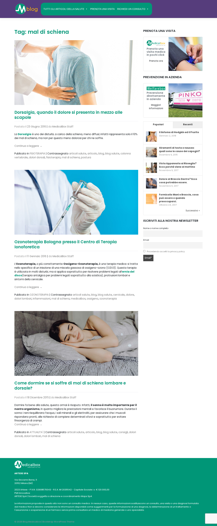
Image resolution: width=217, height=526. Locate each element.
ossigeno (92, 298)
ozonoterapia (108, 298)
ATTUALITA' (36, 432)
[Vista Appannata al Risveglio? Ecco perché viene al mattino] (151, 168)
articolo (92, 153)
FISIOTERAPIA (37, 153)
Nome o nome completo (155, 228)
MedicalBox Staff (62, 126)
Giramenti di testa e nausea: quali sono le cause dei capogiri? (179, 149)
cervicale (119, 294)
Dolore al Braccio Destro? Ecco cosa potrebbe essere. (178, 180)
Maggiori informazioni (156, 106)
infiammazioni (41, 298)
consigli (123, 432)
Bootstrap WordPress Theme (58, 521)
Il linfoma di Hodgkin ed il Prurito (179, 132)
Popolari (158, 124)
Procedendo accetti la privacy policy (166, 251)
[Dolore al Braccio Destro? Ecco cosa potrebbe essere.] (151, 183)
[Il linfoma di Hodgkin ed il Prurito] (151, 136)
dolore (130, 294)
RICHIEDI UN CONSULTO (131, 9)
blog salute (112, 153)
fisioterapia (53, 157)
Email (146, 240)
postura (86, 157)
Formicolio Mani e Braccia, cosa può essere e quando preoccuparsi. (179, 198)
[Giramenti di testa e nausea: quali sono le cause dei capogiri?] (151, 152)
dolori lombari (23, 298)
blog (101, 153)
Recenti (188, 124)
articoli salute (77, 153)
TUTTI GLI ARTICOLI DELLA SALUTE (63, 9)
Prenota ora (156, 61)
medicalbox (78, 298)
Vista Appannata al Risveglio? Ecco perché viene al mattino (177, 165)
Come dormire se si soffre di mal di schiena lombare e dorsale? (70, 385)
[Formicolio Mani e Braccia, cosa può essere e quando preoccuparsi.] (151, 199)
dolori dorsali (37, 157)
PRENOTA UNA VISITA (102, 9)
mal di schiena (71, 157)
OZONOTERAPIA (39, 294)
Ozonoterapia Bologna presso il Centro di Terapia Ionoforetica (65, 244)
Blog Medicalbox (32, 521)
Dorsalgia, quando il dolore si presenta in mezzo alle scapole (68, 115)
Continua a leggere (28, 146)
